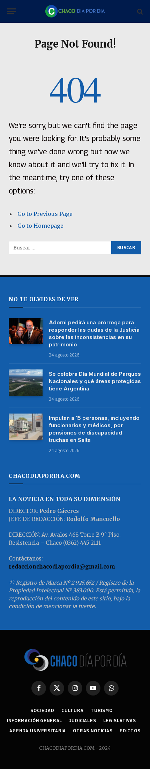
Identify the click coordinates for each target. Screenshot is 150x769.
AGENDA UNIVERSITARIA (37, 730)
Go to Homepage (40, 225)
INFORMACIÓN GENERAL (34, 720)
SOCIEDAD (42, 710)
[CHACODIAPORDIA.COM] (75, 11)
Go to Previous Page (45, 213)
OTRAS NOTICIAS (93, 730)
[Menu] (11, 11)
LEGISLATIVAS (119, 720)
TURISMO (102, 710)
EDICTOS (130, 730)
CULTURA (72, 710)
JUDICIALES (82, 720)
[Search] (139, 11)
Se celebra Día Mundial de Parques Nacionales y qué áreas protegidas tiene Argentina (95, 381)
